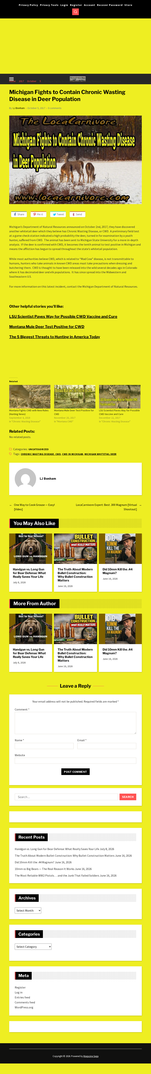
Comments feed (25, 1002)
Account (89, 5)
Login (64, 5)
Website (20, 755)
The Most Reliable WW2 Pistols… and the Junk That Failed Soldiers (57, 875)
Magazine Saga (91, 1056)
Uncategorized (39, 449)
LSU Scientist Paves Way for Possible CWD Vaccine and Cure (63, 316)
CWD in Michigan (72, 454)
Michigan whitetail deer (101, 454)
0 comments (55, 108)
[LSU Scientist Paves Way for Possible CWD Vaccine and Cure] (119, 397)
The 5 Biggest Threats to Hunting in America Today (54, 337)
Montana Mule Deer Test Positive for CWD (46, 326)
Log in (18, 992)
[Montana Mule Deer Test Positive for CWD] (74, 397)
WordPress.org (24, 1007)
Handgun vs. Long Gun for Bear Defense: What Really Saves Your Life (29, 573)
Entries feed (22, 997)
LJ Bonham (19, 108)
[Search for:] (65, 798)
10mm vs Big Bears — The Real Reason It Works (44, 869)
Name (19, 740)
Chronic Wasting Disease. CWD (41, 454)
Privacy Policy (28, 5)
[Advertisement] (75, 46)
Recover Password (110, 5)
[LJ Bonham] (25, 479)
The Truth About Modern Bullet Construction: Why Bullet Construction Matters (75, 575)
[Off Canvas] (11, 79)
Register (76, 5)
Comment (22, 709)
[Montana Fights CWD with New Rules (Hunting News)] (29, 397)
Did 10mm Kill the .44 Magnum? (118, 571)
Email (82, 740)
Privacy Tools (49, 5)
